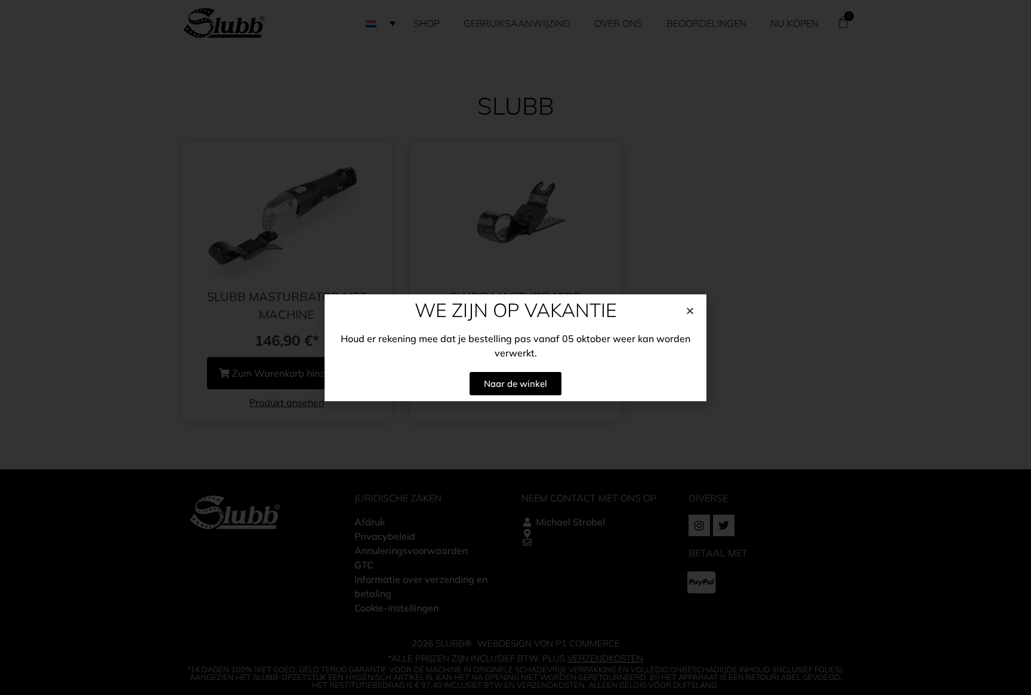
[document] (515, 347)
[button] (690, 310)
